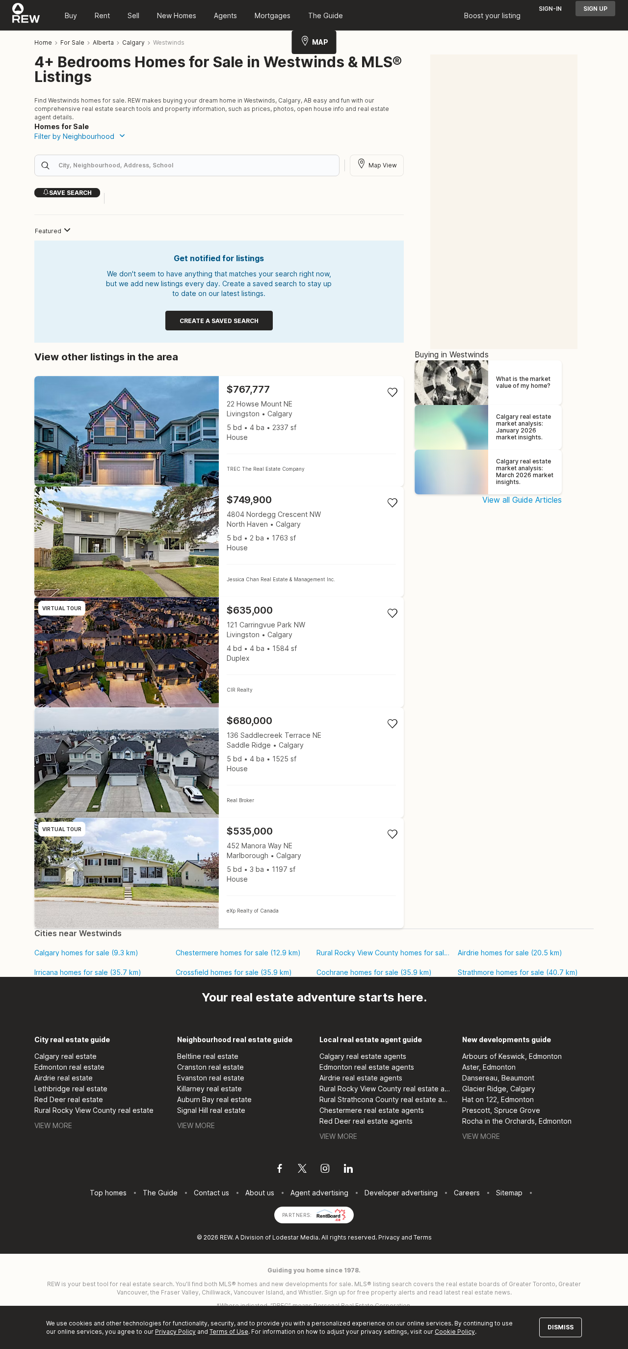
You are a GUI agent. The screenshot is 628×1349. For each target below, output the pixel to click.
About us (259, 1192)
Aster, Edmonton (489, 1067)
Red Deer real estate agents (366, 1121)
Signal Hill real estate (211, 1110)
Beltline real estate (207, 1056)
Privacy (389, 1237)
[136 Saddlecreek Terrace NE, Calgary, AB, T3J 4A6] (219, 762)
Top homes (108, 1192)
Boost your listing (492, 15)
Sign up (595, 8)
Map (320, 42)
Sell (133, 15)
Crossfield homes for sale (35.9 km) (234, 972)
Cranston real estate (210, 1067)
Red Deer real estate (68, 1099)
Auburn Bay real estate (214, 1099)
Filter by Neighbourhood (74, 136)
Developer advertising (401, 1192)
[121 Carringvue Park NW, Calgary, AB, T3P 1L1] (219, 652)
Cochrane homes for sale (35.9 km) (374, 972)
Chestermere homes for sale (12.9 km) (238, 952)
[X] (302, 1169)
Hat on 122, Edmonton (498, 1099)
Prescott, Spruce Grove (501, 1110)
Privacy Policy (175, 1331)
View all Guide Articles (522, 500)
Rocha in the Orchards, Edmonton (517, 1121)
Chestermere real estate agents (371, 1110)
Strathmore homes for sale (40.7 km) (518, 972)
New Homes (176, 15)
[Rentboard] (331, 1214)
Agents (225, 15)
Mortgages (272, 15)
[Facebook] (279, 1169)
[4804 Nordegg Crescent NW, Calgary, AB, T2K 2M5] (219, 541)
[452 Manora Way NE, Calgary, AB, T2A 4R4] (219, 873)
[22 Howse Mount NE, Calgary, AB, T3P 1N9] (219, 431)
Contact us (211, 1192)
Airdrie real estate (63, 1078)
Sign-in (550, 8)
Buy (71, 15)
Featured (48, 231)
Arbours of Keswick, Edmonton (512, 1056)
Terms (423, 1237)
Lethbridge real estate (70, 1088)
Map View (382, 165)
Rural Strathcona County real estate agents (385, 1099)
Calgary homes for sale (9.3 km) (86, 952)
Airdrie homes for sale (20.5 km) (510, 952)
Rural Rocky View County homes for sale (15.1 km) (383, 952)
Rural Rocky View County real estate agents (385, 1088)
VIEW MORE (53, 1125)
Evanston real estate (210, 1078)
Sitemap (509, 1192)
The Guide (325, 15)
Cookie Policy (455, 1331)
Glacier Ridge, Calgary (498, 1088)
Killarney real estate (209, 1088)
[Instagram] (325, 1169)
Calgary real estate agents (362, 1056)
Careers (467, 1192)
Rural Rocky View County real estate (94, 1110)
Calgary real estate (65, 1056)
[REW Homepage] (26, 15)
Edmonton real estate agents (366, 1067)
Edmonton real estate (69, 1067)
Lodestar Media (295, 1237)
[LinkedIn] (348, 1169)
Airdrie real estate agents (360, 1078)
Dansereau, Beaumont (498, 1078)
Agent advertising (319, 1192)
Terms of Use (228, 1331)
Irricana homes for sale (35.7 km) (87, 972)
